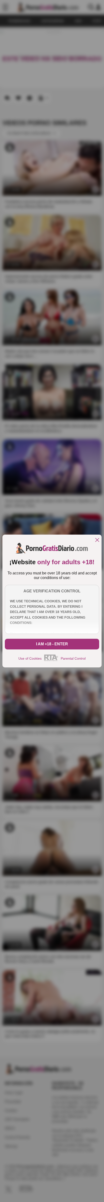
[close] (97, 540)
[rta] (51, 660)
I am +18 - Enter (52, 644)
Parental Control (73, 658)
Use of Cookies (30, 658)
